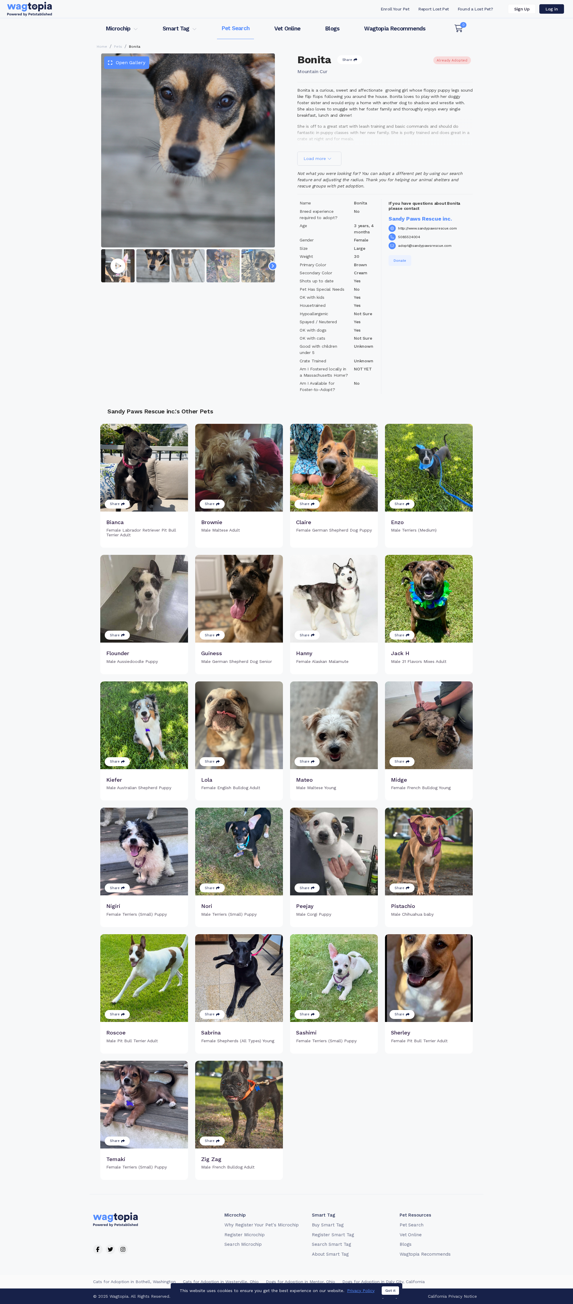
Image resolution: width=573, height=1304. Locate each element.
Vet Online (287, 28)
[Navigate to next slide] (272, 265)
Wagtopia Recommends (394, 28)
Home (102, 46)
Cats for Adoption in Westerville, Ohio (221, 1281)
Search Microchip (243, 1244)
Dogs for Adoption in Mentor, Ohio (300, 1281)
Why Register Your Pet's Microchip (261, 1225)
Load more (315, 158)
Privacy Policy (361, 1290)
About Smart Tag (330, 1254)
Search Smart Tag (331, 1244)
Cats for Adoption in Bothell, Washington (134, 1281)
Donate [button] (400, 260)
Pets (118, 46)
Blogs (332, 28)
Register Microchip (244, 1234)
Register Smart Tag (333, 1234)
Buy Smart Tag (328, 1225)
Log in (552, 9)
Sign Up (521, 9)
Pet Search (235, 28)
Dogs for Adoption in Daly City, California (383, 1281)
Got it (390, 1290)
